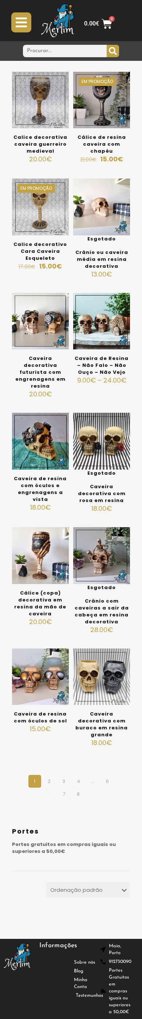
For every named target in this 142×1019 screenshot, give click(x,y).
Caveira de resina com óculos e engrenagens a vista (40, 489)
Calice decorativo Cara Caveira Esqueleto (40, 251)
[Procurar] (113, 51)
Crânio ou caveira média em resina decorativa (101, 259)
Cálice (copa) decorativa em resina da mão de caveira (40, 603)
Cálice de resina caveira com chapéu (102, 144)
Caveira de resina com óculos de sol (40, 717)
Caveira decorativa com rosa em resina (102, 493)
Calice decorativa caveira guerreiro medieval (40, 144)
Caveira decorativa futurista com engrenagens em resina (40, 372)
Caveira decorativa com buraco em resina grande (101, 724)
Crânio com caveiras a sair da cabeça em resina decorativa (102, 611)
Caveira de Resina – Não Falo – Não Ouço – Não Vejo (102, 365)
